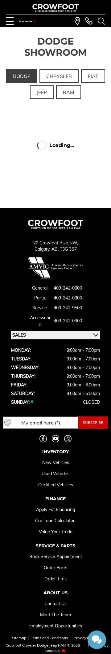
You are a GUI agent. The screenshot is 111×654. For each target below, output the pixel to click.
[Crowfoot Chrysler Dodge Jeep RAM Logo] (56, 8)
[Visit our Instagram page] (68, 438)
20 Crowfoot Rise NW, (55, 243)
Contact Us (55, 603)
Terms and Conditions (49, 637)
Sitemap (19, 637)
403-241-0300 (68, 288)
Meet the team (55, 614)
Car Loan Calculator (55, 520)
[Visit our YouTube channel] (55, 438)
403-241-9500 (68, 308)
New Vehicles (55, 462)
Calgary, (43, 249)
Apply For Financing (55, 509)
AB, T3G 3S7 (64, 249)
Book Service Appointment (55, 556)
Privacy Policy (85, 637)
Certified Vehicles (55, 485)
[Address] (77, 21)
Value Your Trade (55, 532)
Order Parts (55, 567)
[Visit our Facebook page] (43, 438)
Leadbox (52, 650)
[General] (88, 21)
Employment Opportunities (55, 626)
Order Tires (55, 579)
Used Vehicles (55, 473)
